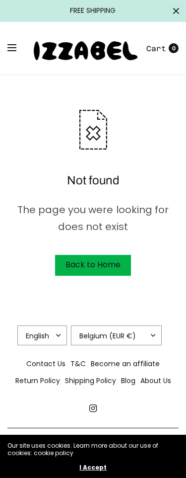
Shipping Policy (90, 381)
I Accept (93, 468)
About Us (155, 381)
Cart (156, 48)
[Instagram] (93, 408)
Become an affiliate (125, 364)
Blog (128, 381)
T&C (78, 364)
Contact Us (45, 364)
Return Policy (37, 381)
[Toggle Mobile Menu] (18, 48)
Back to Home (93, 264)
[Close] (176, 11)
